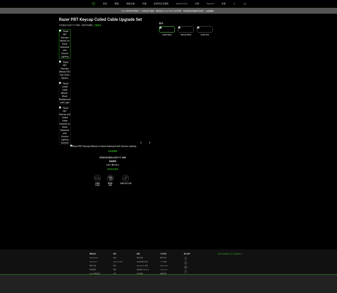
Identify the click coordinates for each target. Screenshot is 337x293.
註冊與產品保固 (142, 262)
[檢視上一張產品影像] (141, 142)
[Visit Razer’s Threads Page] (185, 267)
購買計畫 (93, 266)
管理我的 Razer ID (143, 270)
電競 (114, 270)
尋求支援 (140, 258)
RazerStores (94, 258)
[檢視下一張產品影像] (149, 142)
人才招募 (163, 262)
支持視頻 (140, 274)
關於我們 (163, 258)
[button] (244, 4)
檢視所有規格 (112, 169)
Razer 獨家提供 (95, 274)
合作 (114, 274)
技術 (114, 258)
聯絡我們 (163, 274)
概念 (114, 266)
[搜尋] (234, 4)
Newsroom (164, 266)
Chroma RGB (117, 262)
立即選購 (210, 11)
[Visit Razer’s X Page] (185, 271)
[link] (93, 4)
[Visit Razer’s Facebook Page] (185, 258)
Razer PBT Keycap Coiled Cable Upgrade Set (100, 19)
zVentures (163, 270)
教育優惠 (93, 270)
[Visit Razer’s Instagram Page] (185, 263)
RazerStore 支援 (142, 266)
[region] (107, 88)
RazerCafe (93, 262)
